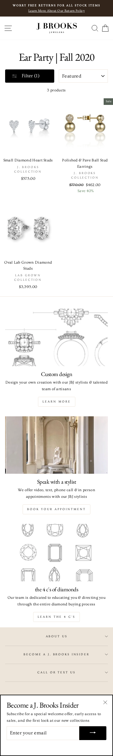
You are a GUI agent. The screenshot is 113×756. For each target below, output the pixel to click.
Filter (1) (29, 75)
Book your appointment (56, 509)
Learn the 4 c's (56, 617)
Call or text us (56, 672)
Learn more (56, 401)
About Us (56, 636)
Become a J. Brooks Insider (56, 654)
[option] (56, 8)
